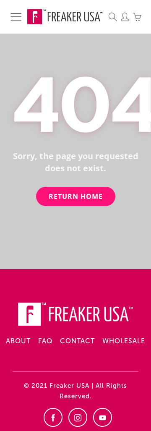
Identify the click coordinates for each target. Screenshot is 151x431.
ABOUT (18, 341)
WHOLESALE (123, 341)
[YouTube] (102, 417)
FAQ (45, 341)
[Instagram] (77, 417)
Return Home (76, 196)
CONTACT (77, 341)
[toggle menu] (15, 16)
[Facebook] (53, 417)
